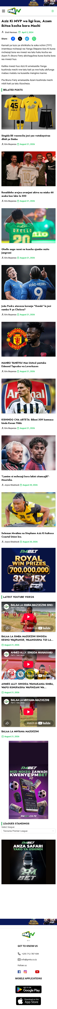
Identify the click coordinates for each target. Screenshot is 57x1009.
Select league (7, 827)
